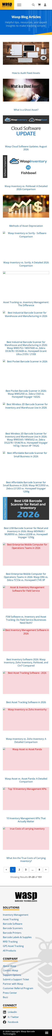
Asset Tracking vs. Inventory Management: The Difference (26, 304)
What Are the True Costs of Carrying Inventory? (26, 859)
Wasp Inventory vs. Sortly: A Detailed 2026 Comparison (26, 264)
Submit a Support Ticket (16, 979)
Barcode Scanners (13, 928)
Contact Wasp (10, 970)
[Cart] (39, 5)
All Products (9, 950)
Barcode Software (12, 923)
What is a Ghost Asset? (26, 109)
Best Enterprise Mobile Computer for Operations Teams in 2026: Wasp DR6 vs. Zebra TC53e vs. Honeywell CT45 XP (26, 577)
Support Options (12, 975)
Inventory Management (15, 914)
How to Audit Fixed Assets (26, 73)
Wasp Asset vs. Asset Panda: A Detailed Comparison (26, 780)
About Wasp (9, 966)
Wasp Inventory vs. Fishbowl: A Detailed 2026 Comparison (26, 188)
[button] (46, 1032)
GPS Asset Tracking (13, 946)
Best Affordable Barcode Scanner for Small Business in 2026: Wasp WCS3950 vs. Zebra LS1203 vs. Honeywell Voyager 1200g (26, 487)
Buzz (5, 997)
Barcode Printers (12, 932)
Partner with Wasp (13, 983)
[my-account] (45, 5)
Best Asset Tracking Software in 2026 (26, 702)
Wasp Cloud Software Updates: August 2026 (26, 148)
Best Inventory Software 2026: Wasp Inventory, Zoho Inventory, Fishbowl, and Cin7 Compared (26, 662)
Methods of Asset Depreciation (26, 225)
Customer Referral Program (18, 988)
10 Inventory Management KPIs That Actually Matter (26, 820)
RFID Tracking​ (10, 941)
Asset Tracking (11, 919)
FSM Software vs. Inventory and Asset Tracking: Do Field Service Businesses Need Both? (26, 619)
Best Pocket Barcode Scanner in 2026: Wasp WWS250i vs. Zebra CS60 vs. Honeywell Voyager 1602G (26, 394)
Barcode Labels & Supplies (17, 937)
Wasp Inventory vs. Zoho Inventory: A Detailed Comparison (26, 740)
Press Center (10, 992)
